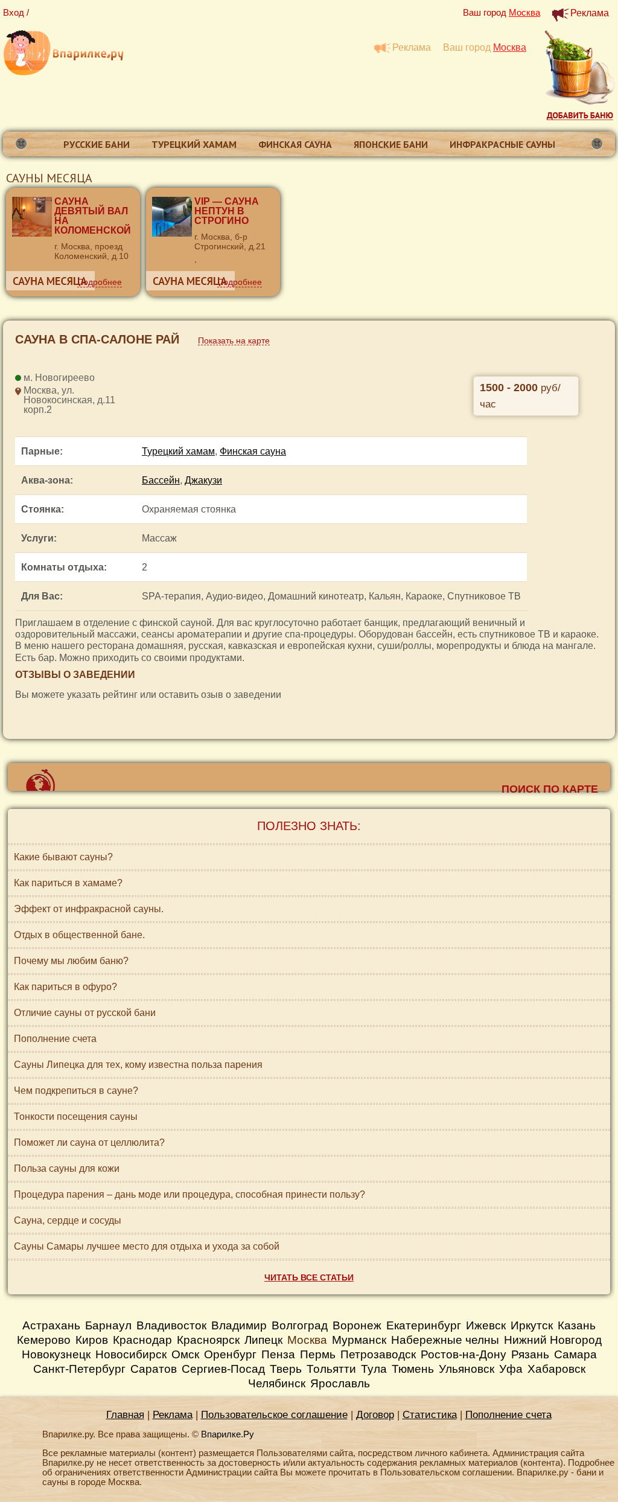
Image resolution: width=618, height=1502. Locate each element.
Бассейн (161, 480)
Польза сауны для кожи (66, 1168)
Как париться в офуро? (65, 987)
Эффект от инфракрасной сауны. (89, 909)
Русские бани (96, 144)
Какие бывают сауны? (63, 857)
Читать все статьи (309, 1277)
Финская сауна (295, 144)
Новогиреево (65, 377)
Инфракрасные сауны (502, 144)
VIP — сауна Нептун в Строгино (226, 211)
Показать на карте (234, 340)
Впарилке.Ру (227, 1434)
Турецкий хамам (194, 144)
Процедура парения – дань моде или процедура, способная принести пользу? (189, 1194)
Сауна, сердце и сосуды (67, 1220)
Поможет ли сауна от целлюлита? (89, 1142)
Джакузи (203, 480)
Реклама (589, 13)
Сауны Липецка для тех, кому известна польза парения (138, 1064)
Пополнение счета (55, 1039)
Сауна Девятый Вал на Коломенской (92, 215)
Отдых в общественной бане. (79, 935)
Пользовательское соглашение (274, 1415)
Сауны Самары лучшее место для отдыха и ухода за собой (146, 1246)
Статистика (430, 1415)
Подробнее (99, 282)
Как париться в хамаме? (68, 883)
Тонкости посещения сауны (76, 1116)
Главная (125, 1415)
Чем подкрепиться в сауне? (76, 1090)
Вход (13, 12)
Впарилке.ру (63, 53)
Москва (307, 1340)
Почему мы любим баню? (71, 961)
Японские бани (391, 144)
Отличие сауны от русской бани (85, 1013)
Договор (375, 1415)
